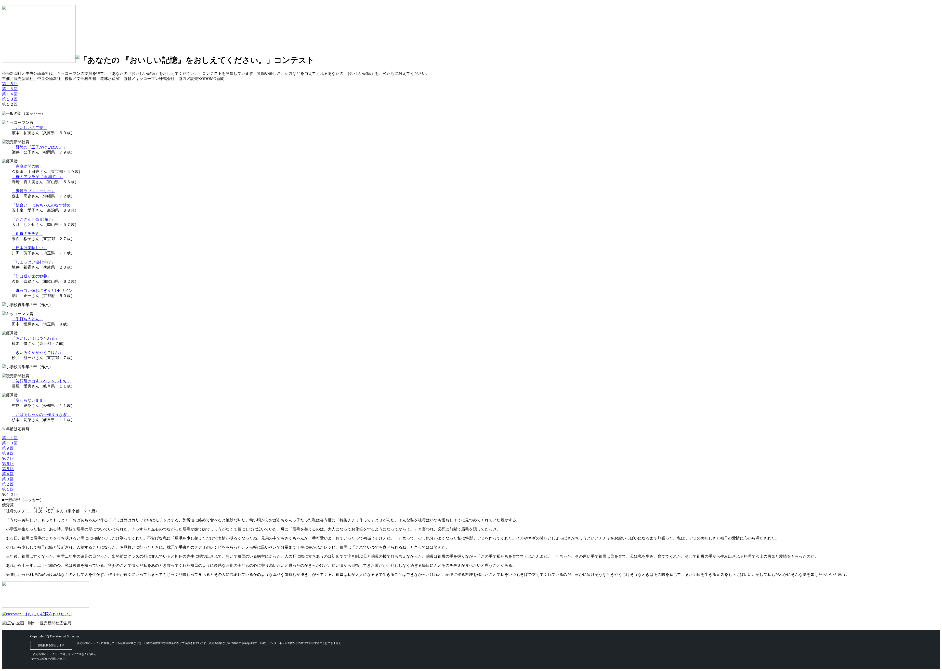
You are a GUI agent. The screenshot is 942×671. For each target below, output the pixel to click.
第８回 (8, 453)
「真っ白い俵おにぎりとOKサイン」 (44, 290)
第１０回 (10, 443)
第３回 (8, 479)
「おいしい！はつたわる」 (35, 338)
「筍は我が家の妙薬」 (31, 276)
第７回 (8, 458)
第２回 (8, 484)
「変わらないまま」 (29, 400)
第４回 (8, 474)
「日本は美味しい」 (29, 248)
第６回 (8, 464)
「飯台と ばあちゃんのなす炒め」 (43, 205)
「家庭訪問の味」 (27, 166)
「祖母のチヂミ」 (27, 234)
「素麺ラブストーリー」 (33, 191)
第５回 (8, 469)
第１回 (8, 489)
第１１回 (10, 438)
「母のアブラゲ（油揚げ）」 (37, 177)
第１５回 (10, 89)
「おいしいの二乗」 (29, 128)
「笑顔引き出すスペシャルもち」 (41, 381)
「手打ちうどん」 (27, 319)
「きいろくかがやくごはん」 (37, 352)
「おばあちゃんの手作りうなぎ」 (41, 415)
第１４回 (10, 94)
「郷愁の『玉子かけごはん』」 (39, 147)
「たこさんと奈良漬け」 (33, 219)
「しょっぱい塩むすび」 (33, 262)
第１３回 (10, 99)
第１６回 (10, 84)
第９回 (8, 448)
